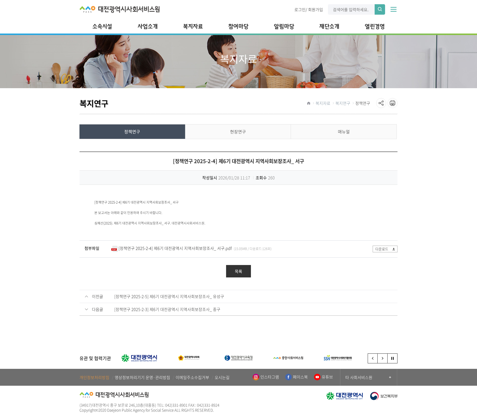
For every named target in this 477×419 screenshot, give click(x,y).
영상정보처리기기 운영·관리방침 (142, 377)
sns (381, 103)
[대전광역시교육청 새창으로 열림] (238, 358)
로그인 (300, 9)
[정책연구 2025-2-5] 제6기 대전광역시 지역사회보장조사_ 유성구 (169, 296)
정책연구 (362, 103)
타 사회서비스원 (358, 377)
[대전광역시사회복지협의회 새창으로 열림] (338, 358)
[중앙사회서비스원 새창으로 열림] (288, 358)
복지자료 (323, 103)
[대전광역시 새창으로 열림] (139, 358)
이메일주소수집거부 (192, 377)
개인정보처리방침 (94, 377)
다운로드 (381, 248)
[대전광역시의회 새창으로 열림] (189, 358)
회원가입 (315, 9)
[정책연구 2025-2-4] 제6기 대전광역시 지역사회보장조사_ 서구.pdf (175, 248)
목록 (238, 271)
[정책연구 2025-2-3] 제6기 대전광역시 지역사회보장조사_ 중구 (167, 309)
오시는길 (222, 377)
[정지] (393, 358)
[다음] (383, 358)
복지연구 (342, 103)
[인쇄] (393, 103)
